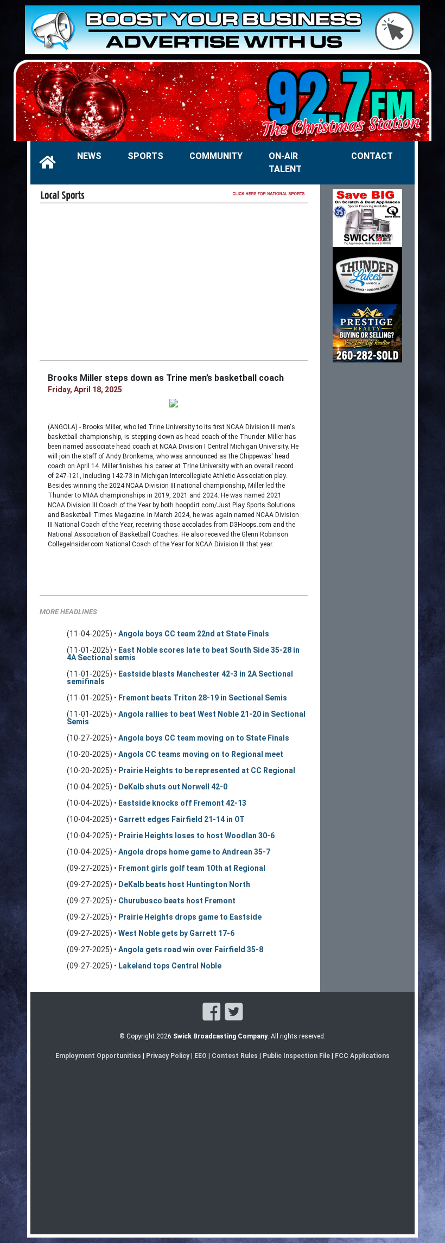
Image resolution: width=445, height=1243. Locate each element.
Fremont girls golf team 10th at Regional (191, 868)
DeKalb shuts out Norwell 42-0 (172, 786)
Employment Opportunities (98, 1056)
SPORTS (145, 156)
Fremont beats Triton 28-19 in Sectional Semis (202, 697)
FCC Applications (362, 1056)
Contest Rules (235, 1056)
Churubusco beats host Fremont (177, 900)
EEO (201, 1056)
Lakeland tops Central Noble (169, 965)
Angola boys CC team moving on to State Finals (203, 738)
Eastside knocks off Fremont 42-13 (182, 803)
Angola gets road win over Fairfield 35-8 (190, 949)
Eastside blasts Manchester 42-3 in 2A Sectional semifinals (180, 678)
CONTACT (372, 156)
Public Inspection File (296, 1056)
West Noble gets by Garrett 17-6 (176, 933)
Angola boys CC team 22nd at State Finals (193, 633)
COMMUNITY (216, 156)
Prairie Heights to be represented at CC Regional (206, 770)
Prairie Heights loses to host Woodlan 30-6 (196, 835)
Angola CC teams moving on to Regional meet (200, 754)
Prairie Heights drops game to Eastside (190, 917)
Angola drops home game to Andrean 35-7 (194, 851)
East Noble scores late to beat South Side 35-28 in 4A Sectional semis (183, 654)
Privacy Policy (167, 1056)
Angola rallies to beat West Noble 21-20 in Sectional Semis (186, 718)
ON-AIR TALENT (285, 162)
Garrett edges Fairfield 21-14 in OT (181, 819)
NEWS (89, 156)
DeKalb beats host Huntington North (184, 884)
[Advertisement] (174, 281)
